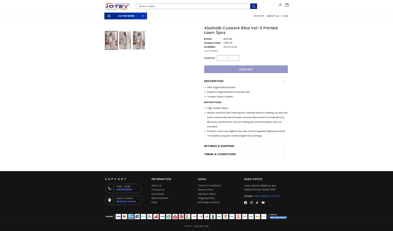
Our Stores (158, 194)
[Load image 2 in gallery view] (125, 40)
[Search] (253, 6)
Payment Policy (207, 194)
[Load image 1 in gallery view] (111, 40)
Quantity (209, 58)
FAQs (154, 202)
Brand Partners (160, 198)
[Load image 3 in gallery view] (139, 40)
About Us (157, 185)
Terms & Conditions (209, 185)
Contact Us (158, 189)
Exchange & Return (209, 202)
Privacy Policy (206, 189)
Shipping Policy (206, 198)
